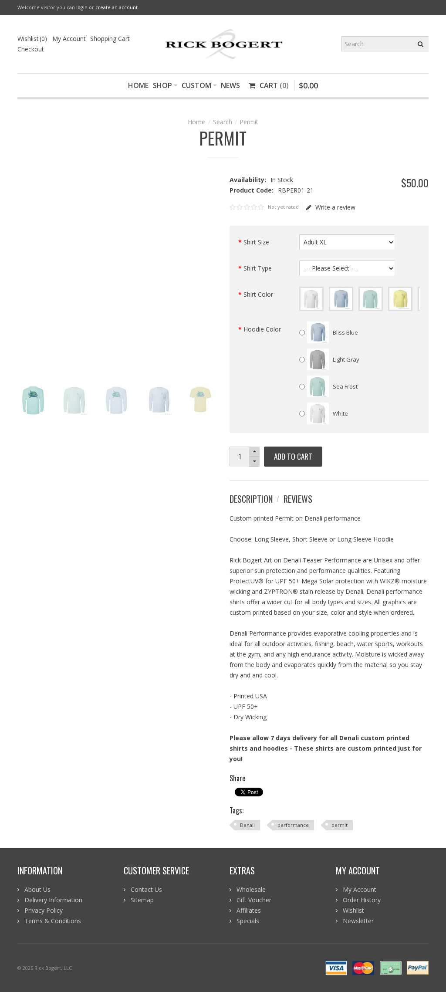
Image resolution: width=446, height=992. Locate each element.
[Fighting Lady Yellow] (400, 299)
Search (222, 122)
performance (293, 825)
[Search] (421, 44)
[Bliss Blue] (341, 299)
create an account (116, 7)
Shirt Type (257, 268)
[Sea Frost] (370, 299)
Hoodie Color (262, 329)
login (82, 7)
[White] (311, 299)
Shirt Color (258, 294)
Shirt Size (256, 242)
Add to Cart (293, 456)
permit (339, 825)
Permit (249, 122)
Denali (247, 825)
